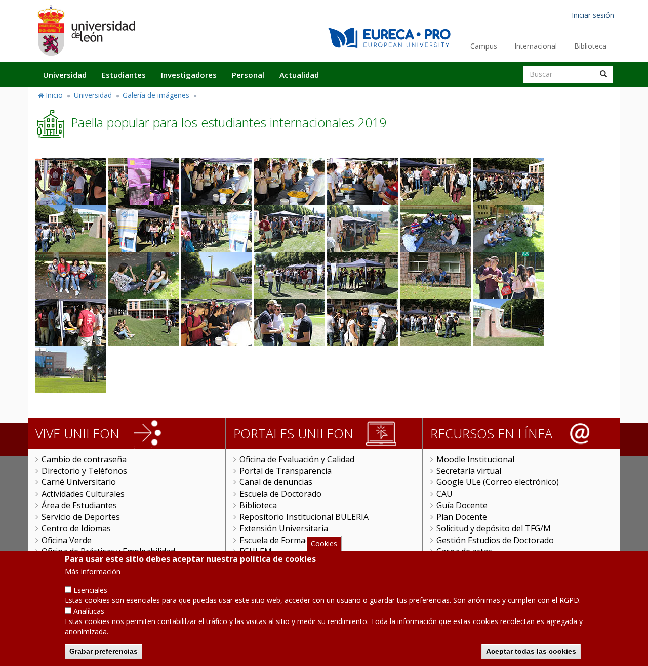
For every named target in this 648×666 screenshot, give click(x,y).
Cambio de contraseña (84, 459)
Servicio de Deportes (81, 516)
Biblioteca (590, 46)
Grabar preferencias (103, 651)
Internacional (535, 46)
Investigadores (189, 75)
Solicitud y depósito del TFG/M (493, 528)
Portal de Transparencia (285, 470)
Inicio (54, 95)
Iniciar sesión (593, 15)
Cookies (324, 543)
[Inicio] (86, 30)
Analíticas (88, 611)
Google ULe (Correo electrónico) (497, 481)
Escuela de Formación (280, 540)
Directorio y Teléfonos (84, 470)
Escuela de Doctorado (280, 493)
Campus (483, 46)
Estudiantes (124, 75)
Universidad (65, 75)
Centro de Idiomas (76, 528)
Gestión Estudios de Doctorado (495, 540)
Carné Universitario (79, 481)
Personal (248, 75)
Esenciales (90, 590)
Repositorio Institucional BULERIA (304, 516)
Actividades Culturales (83, 493)
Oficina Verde (67, 540)
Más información (92, 571)
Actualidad (299, 75)
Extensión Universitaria (283, 528)
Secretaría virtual (468, 470)
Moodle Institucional (475, 459)
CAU (444, 493)
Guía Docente (462, 505)
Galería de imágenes (156, 95)
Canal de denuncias (275, 481)
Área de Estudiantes (79, 505)
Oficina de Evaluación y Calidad (296, 459)
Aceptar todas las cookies (531, 651)
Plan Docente (461, 516)
